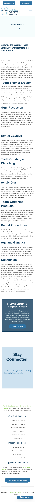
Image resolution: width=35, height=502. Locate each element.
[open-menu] (31, 11)
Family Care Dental (15, 492)
